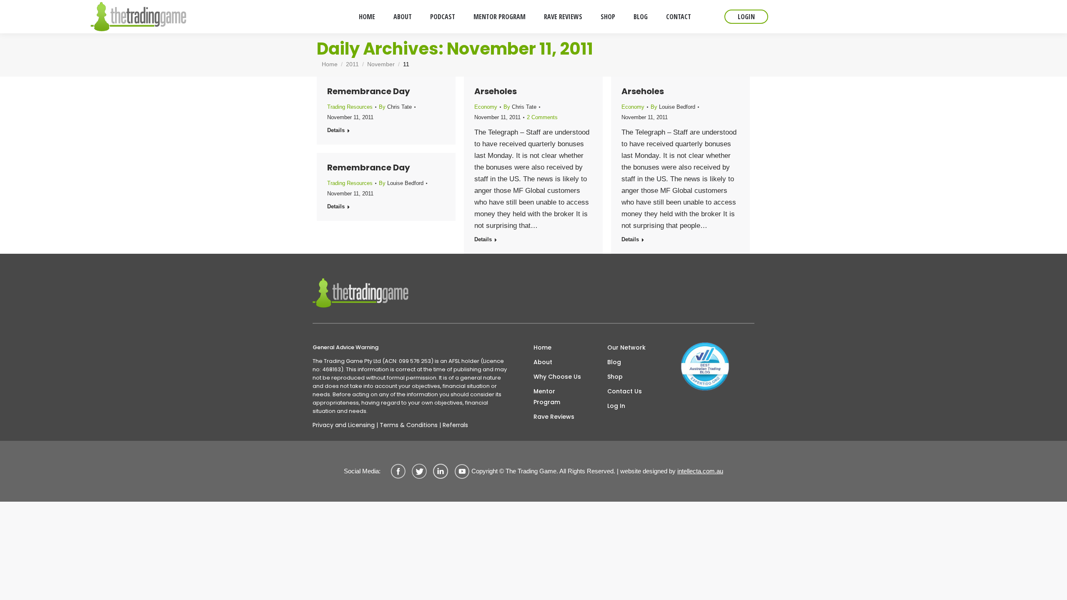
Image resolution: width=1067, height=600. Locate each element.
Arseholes (495, 91)
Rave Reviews (554, 416)
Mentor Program (547, 396)
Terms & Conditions (409, 425)
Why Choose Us (557, 376)
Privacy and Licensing (344, 425)
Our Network (626, 347)
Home (542, 347)
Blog (614, 362)
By (395, 107)
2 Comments (542, 117)
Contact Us (624, 391)
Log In (616, 406)
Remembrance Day (368, 91)
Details (336, 130)
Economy (485, 107)
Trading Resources (350, 107)
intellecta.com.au (700, 471)
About (543, 362)
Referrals (455, 425)
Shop (615, 376)
